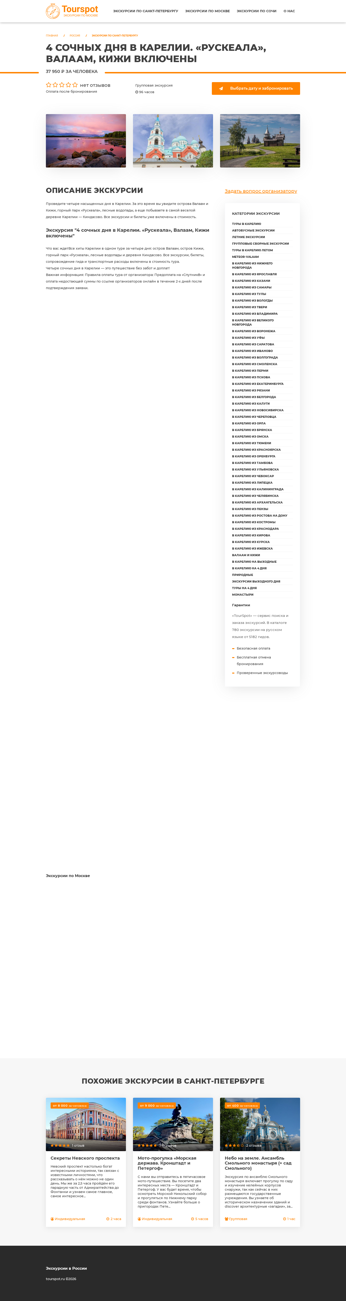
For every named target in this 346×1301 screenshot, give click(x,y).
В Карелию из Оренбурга (253, 456)
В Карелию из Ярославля (254, 274)
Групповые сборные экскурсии (260, 243)
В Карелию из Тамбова (252, 463)
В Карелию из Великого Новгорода (253, 322)
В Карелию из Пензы (250, 509)
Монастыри (242, 594)
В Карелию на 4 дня (249, 568)
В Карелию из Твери (249, 307)
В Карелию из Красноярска (256, 449)
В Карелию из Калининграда (258, 489)
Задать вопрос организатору (261, 191)
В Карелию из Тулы (249, 294)
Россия (75, 35)
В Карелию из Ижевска (252, 548)
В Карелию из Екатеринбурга (258, 384)
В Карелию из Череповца (254, 417)
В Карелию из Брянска (252, 430)
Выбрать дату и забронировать (261, 88)
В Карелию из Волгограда (255, 357)
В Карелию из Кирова (251, 535)
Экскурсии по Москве (207, 11)
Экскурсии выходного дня (256, 581)
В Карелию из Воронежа (253, 331)
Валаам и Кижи (246, 555)
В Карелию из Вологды (252, 300)
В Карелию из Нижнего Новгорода (252, 265)
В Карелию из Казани (251, 281)
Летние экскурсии (248, 237)
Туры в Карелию (246, 224)
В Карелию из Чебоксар (253, 476)
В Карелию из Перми (250, 370)
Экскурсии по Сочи (257, 11)
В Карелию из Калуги (251, 403)
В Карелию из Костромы (254, 522)
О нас (289, 11)
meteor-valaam (245, 257)
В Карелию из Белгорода (254, 397)
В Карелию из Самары (252, 287)
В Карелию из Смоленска (254, 364)
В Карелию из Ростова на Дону (259, 515)
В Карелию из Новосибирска (258, 410)
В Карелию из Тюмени (251, 443)
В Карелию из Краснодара (255, 529)
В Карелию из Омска (250, 436)
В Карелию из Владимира (255, 313)
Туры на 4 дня (244, 588)
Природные (242, 575)
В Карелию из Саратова (253, 344)
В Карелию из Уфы (248, 337)
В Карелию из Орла (249, 423)
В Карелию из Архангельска (257, 502)
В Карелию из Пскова (251, 377)
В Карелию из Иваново (252, 351)
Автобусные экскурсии (253, 230)
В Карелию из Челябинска (255, 496)
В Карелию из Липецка (252, 482)
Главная (52, 35)
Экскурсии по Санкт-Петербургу (145, 11)
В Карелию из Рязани (251, 390)
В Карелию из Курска (251, 542)
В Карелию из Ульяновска (255, 469)
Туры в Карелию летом (252, 250)
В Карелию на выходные (254, 561)
